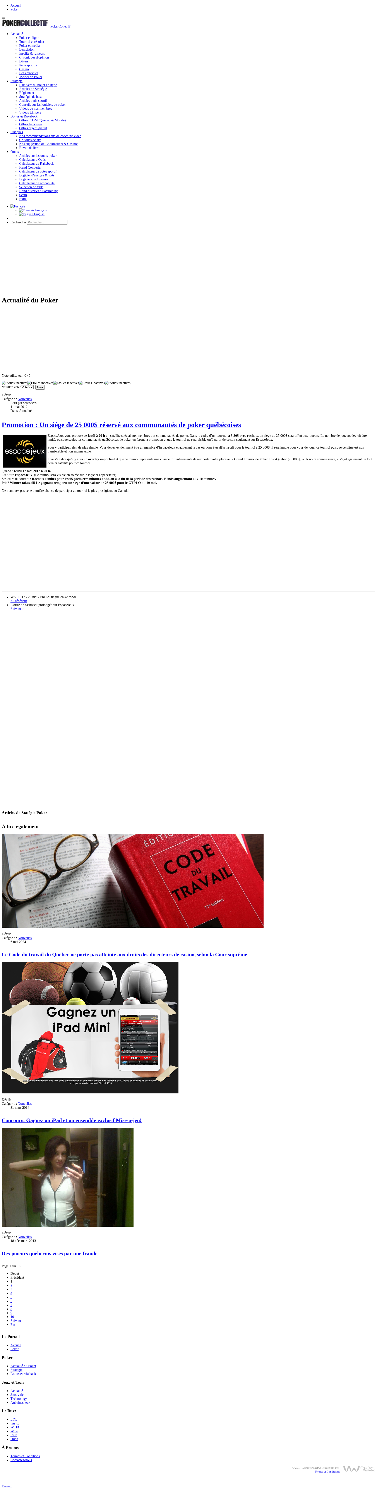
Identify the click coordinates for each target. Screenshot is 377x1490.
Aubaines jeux (20, 1402)
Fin (12, 1324)
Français (40, 210)
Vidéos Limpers (30, 112)
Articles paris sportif (33, 100)
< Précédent (18, 601)
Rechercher (18, 222)
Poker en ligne (29, 38)
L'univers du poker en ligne (38, 85)
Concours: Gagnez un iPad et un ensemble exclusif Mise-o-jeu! (72, 1120)
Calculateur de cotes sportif (38, 171)
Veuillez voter (11, 387)
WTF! (14, 1427)
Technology (18, 1398)
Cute (13, 1435)
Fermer (7, 1486)
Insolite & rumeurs (32, 53)
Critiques (16, 132)
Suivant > (17, 609)
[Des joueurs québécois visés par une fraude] (68, 1225)
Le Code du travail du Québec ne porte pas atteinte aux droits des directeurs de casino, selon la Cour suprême (124, 954)
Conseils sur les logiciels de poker (42, 104)
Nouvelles (25, 399)
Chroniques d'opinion (34, 57)
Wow (14, 1431)
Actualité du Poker (23, 1366)
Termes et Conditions (25, 1456)
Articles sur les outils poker (38, 155)
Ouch (14, 1439)
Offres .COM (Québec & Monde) (42, 120)
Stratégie (16, 81)
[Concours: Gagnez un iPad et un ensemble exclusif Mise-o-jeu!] (90, 1092)
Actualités (17, 34)
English (39, 214)
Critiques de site (30, 140)
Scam (23, 195)
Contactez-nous (21, 1460)
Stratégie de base (30, 96)
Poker (14, 9)
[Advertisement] (188, 258)
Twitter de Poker (30, 77)
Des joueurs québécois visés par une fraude (50, 1253)
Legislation (26, 49)
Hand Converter (30, 167)
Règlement (26, 93)
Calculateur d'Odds (32, 159)
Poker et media (29, 45)
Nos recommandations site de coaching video (50, 136)
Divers (23, 61)
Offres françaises (30, 124)
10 (12, 1317)
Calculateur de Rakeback (36, 163)
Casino (24, 69)
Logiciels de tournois (33, 179)
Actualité (16, 1391)
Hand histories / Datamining (38, 191)
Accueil (15, 5)
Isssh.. (14, 1423)
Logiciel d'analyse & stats (36, 175)
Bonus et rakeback (23, 1374)
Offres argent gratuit (33, 128)
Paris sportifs (28, 65)
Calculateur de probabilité (37, 183)
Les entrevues (28, 73)
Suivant (15, 1321)
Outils (14, 152)
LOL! (14, 1419)
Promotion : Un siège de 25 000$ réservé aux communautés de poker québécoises (121, 425)
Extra (23, 199)
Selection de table (31, 187)
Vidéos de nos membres (35, 108)
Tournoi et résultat (31, 41)
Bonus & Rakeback (24, 116)
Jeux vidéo (17, 1395)
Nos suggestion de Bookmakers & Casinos (48, 144)
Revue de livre (29, 148)
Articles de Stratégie (33, 89)
